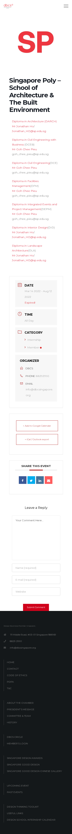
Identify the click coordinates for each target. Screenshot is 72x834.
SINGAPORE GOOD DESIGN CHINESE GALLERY (34, 771)
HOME (10, 662)
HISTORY (12, 722)
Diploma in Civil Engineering (31, 163)
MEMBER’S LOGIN (17, 743)
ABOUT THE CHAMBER (20, 702)
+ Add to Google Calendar (37, 425)
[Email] (48, 480)
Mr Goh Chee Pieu (24, 149)
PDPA (10, 681)
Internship (34, 339)
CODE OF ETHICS (17, 675)
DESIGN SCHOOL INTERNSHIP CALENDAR (31, 819)
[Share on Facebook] (22, 480)
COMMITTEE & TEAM (19, 715)
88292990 (42, 376)
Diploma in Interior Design (30, 227)
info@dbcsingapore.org (39, 392)
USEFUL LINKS (15, 813)
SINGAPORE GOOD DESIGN (23, 764)
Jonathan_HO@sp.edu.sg (29, 131)
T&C (9, 688)
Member (33, 347)
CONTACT (13, 668)
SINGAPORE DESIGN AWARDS (24, 758)
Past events (14, 792)
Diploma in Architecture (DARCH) (34, 121)
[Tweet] (31, 480)
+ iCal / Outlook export (37, 439)
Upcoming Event (18, 785)
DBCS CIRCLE (15, 736)
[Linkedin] (40, 480)
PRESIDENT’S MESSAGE (20, 709)
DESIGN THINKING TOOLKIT (23, 806)
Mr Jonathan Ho (23, 126)
